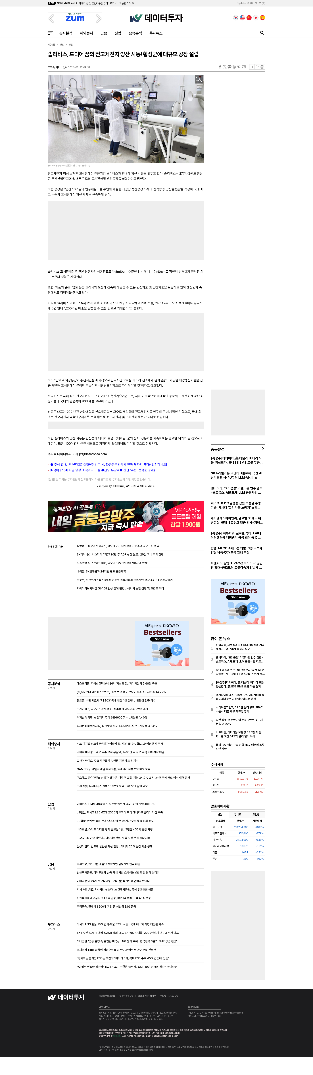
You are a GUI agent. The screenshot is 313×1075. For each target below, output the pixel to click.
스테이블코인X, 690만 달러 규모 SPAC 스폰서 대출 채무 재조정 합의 (239, 709)
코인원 (256, 814)
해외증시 (86, 33)
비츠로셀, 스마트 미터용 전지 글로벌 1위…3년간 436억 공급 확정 (115, 829)
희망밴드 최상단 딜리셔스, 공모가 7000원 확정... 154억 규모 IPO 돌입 (118, 546)
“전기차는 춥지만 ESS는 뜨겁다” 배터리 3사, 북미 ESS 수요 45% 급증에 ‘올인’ (123, 958)
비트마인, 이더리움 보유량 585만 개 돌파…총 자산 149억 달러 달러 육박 (238, 734)
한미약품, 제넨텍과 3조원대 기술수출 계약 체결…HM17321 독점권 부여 (240, 647)
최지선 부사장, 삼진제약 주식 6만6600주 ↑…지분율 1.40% (112, 717)
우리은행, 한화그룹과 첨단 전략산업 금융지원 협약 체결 (108, 864)
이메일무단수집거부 (147, 996)
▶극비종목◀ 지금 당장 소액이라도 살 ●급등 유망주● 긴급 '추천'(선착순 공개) (102, 470)
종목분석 (135, 33)
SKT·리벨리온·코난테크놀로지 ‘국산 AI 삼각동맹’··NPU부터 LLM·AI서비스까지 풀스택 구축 (236, 475)
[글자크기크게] (257, 67)
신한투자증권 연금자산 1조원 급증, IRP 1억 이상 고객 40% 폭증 (114, 898)
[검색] (262, 33)
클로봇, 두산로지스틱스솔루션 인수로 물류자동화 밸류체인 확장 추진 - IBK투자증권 (125, 580)
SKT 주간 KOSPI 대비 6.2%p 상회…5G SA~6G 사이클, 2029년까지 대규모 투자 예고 (128, 933)
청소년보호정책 (126, 996)
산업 (118, 33)
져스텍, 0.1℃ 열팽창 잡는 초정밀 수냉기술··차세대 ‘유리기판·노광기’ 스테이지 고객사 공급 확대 (236, 505)
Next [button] (99, 18)
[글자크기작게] (251, 67)
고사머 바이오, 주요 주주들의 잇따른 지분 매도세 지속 (107, 760)
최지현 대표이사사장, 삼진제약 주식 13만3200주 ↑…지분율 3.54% (117, 726)
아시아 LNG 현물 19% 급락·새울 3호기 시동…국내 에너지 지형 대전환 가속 (120, 924)
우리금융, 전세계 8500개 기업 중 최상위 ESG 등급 (106, 906)
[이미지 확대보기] (199, 79)
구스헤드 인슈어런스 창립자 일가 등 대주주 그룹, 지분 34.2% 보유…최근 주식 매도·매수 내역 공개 (133, 777)
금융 (104, 33)
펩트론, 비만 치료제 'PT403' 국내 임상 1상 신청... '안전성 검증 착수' (116, 700)
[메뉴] (50, 33)
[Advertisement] (85, 229)
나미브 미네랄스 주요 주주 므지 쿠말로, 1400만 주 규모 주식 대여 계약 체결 (120, 752)
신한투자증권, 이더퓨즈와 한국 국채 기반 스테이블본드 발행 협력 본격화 (118, 872)
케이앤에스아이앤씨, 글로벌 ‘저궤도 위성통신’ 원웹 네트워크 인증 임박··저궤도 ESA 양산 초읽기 (237, 520)
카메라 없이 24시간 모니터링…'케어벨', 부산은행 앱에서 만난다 (113, 881)
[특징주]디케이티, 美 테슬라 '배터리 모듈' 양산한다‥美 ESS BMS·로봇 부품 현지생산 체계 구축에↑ (236, 460)
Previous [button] (51, 18)
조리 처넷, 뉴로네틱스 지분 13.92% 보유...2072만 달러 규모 (112, 786)
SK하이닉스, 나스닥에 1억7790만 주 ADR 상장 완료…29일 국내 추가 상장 (120, 554)
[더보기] (263, 449)
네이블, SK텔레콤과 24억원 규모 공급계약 (101, 571)
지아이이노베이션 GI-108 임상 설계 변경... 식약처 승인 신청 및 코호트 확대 (120, 588)
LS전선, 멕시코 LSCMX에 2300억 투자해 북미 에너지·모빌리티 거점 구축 (120, 812)
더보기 (51, 688)
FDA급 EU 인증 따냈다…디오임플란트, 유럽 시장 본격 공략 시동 (113, 838)
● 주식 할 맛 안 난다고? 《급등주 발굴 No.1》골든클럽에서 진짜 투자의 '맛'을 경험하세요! (108, 464)
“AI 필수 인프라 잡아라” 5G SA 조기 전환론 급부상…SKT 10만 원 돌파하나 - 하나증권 (127, 967)
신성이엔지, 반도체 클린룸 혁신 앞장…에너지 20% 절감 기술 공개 (115, 846)
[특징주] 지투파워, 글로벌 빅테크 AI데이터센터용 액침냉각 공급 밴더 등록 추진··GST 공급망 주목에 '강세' (236, 535)
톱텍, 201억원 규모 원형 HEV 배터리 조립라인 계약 (240, 747)
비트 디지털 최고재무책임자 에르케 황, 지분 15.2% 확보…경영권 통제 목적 (120, 743)
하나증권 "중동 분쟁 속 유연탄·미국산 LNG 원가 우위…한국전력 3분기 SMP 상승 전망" (127, 941)
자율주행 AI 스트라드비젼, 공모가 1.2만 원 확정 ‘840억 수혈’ (112, 563)
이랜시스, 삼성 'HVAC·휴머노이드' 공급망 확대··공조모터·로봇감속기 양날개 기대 (237, 565)
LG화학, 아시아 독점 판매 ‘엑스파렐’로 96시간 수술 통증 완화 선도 (115, 821)
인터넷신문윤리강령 (169, 996)
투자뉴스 (155, 33)
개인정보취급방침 (107, 996)
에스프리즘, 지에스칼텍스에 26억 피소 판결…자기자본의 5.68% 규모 (117, 683)
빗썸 (220, 814)
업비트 (237, 814)
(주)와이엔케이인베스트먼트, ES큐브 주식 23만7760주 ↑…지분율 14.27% (121, 692)
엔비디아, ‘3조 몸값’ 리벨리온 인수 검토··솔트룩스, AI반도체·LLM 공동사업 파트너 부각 (236, 490)
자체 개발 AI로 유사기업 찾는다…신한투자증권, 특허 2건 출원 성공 (115, 889)
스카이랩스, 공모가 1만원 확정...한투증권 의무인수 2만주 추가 (112, 709)
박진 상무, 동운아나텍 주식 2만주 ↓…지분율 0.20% (239, 722)
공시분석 (65, 33)
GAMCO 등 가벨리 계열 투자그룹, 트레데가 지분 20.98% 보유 (113, 769)
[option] (133, 3)
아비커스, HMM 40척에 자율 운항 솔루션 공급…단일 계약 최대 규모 (116, 804)
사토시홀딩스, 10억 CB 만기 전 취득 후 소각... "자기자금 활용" (110, 3)
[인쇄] (262, 67)
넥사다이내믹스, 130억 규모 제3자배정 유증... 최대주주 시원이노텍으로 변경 (240, 697)
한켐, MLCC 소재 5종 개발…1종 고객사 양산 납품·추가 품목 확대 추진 (236, 550)
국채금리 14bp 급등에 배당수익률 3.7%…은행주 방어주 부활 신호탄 (116, 950)
